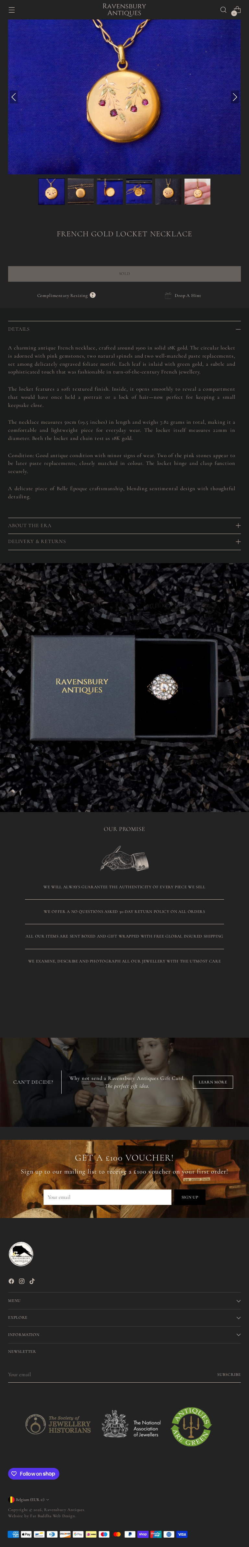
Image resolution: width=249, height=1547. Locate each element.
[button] (51, 191)
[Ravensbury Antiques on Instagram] (22, 1282)
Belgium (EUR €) (30, 1499)
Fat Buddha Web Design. (53, 1515)
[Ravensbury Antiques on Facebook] (12, 1282)
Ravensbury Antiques (64, 1509)
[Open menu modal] (11, 10)
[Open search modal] (223, 10)
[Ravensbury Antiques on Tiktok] (33, 1282)
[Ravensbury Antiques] (124, 10)
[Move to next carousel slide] (235, 1002)
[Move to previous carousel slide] (220, 1002)
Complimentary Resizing (66, 295)
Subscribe (229, 1374)
